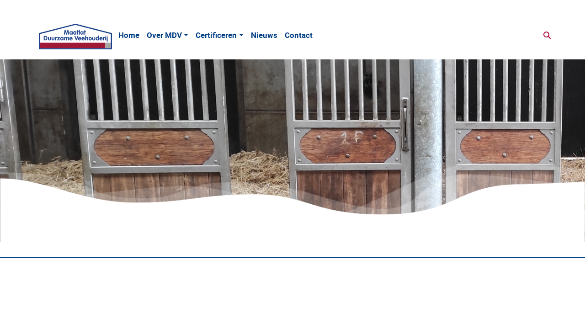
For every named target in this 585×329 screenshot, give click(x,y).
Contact (299, 35)
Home (128, 35)
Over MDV (164, 35)
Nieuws (264, 35)
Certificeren (216, 35)
